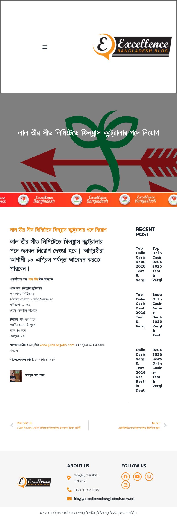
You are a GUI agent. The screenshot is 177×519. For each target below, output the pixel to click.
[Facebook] (125, 476)
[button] (44, 47)
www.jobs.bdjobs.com (57, 345)
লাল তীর (33, 279)
